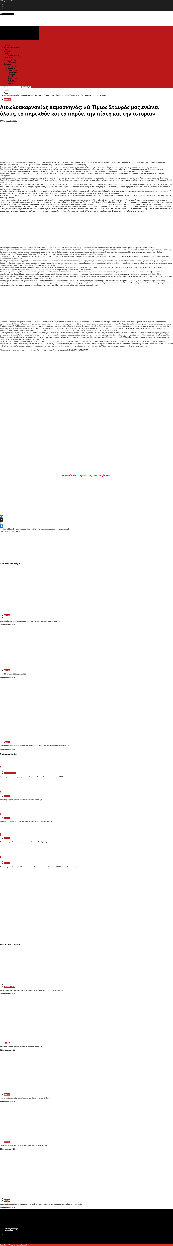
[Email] (86, 523)
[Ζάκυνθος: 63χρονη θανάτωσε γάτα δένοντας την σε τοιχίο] (7, 790)
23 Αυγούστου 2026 (7, 994)
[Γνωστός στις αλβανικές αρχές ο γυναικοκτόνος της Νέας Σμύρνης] (7, 832)
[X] (86, 520)
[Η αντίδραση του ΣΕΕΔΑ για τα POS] (30, 666)
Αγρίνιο (7, 45)
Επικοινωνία (8, 1231)
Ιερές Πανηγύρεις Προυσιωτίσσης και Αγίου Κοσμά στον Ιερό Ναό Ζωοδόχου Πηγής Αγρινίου (35, 745)
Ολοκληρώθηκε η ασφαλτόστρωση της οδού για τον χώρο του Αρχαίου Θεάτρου (30, 621)
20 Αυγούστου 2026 (7, 749)
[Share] (86, 526)
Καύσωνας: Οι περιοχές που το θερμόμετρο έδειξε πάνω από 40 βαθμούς (26, 821)
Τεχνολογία (12, 79)
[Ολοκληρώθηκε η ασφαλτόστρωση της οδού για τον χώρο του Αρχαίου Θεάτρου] (30, 611)
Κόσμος (7, 51)
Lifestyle (11, 74)
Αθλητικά (12, 62)
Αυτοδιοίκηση (14, 56)
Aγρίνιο (7, 99)
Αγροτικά (12, 66)
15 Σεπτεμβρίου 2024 (8, 121)
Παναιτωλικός (10, 60)
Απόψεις (11, 68)
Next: (10, 531)
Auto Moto (12, 81)
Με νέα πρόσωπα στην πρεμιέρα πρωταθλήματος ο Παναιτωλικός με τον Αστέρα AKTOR (31, 777)
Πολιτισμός (12, 70)
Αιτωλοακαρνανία (11, 47)
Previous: (34, 529)
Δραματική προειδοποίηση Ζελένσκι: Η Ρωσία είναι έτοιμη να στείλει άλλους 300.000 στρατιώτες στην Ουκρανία (41, 867)
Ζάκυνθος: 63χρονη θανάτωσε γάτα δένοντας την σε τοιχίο (21, 800)
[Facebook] (86, 516)
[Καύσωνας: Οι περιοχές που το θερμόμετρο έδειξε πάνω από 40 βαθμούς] (7, 812)
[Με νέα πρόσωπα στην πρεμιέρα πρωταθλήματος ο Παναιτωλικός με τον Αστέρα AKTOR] (7, 765)
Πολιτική (8, 53)
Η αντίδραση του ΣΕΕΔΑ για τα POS (13, 674)
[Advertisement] (60, 546)
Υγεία (10, 83)
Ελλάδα (7, 49)
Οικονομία (8, 58)
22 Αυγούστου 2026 (7, 625)
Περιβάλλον (13, 72)
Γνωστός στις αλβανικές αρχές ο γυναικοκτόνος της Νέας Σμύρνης (23, 842)
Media (10, 77)
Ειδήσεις (7, 64)
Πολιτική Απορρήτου (11, 1229)
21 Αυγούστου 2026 (7, 677)
